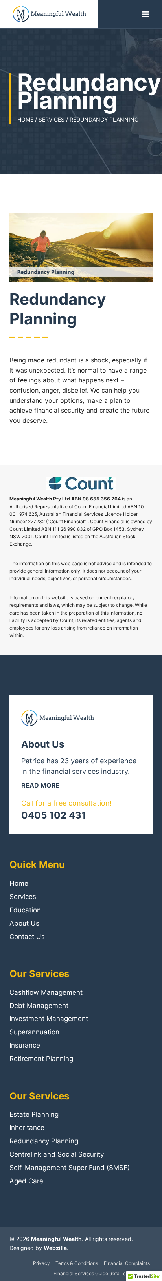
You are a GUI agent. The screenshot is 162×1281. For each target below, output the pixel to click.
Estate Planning (34, 1114)
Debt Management (38, 1006)
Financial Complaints (127, 1263)
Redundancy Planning (43, 1141)
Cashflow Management (46, 992)
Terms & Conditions (76, 1263)
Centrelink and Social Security (56, 1154)
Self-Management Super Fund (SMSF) (69, 1168)
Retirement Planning (41, 1059)
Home (18, 883)
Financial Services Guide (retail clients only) (101, 1273)
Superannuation (34, 1032)
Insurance (24, 1045)
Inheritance (26, 1128)
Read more (40, 785)
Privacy (41, 1263)
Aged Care (26, 1181)
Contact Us (27, 937)
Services (22, 897)
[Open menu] (145, 14)
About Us (24, 923)
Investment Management (48, 1019)
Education (25, 910)
